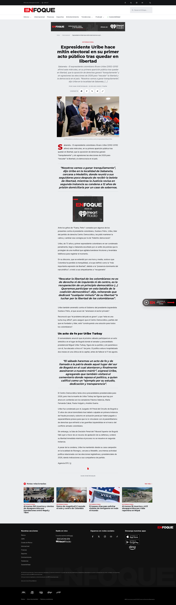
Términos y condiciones (46, 599)
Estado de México (26, 542)
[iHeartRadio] (63, 540)
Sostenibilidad (114, 17)
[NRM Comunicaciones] (23, 592)
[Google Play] (132, 542)
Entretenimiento (72, 17)
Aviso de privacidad (32, 599)
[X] (131, 2)
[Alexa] (132, 547)
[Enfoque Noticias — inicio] (39, 10)
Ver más (148, 484)
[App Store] (132, 536)
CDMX (23, 539)
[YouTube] (142, 2)
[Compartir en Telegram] (97, 91)
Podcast (99, 17)
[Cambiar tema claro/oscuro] (150, 2)
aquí (71, 535)
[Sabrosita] (58, 592)
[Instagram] (136, 2)
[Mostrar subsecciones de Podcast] (103, 17)
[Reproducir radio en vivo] (146, 302)
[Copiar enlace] (102, 91)
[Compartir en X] (92, 91)
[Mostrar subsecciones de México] (30, 17)
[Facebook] (125, 2)
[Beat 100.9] (32, 592)
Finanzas (50, 17)
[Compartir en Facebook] (87, 91)
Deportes (60, 17)
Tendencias (86, 17)
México (26, 17)
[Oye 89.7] (41, 592)
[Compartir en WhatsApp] (81, 91)
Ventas (23, 599)
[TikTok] (117, 536)
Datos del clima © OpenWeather (29, 581)
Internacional (39, 17)
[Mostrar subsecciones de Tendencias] (92, 17)
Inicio (58, 35)
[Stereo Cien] (49, 592)
